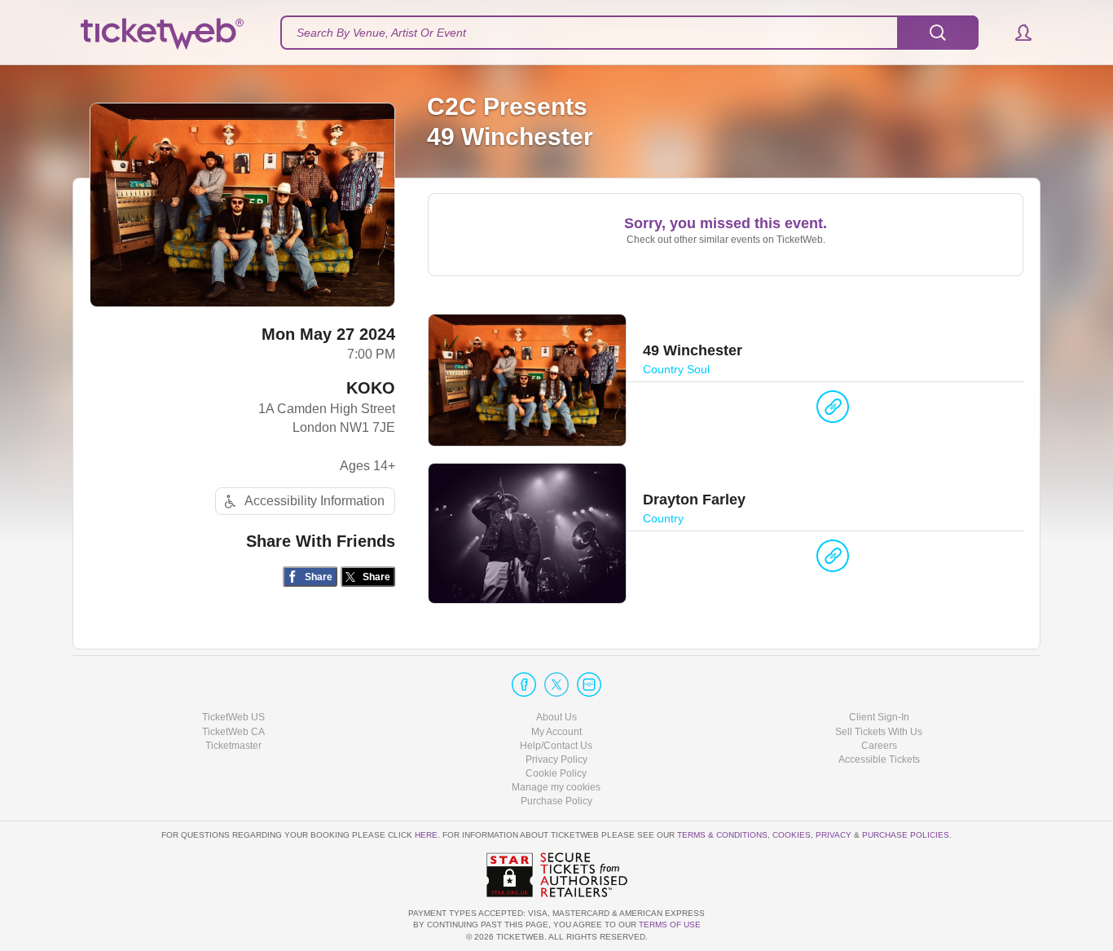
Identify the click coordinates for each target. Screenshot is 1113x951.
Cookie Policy (556, 773)
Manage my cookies (556, 787)
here (426, 834)
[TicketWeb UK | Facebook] (524, 684)
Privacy (833, 834)
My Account (556, 731)
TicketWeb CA (233, 731)
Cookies (791, 834)
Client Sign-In (879, 717)
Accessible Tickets (879, 759)
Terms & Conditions (722, 834)
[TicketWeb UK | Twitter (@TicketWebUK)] (556, 684)
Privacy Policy (556, 759)
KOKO (370, 388)
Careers (879, 745)
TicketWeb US (233, 717)
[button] (1016, 32)
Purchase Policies (905, 834)
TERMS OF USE (670, 924)
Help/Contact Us (556, 745)
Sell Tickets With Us (878, 731)
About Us (556, 717)
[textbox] (629, 32)
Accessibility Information (314, 501)
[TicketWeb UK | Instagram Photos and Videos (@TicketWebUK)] (589, 684)
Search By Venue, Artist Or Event (381, 32)
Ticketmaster (233, 745)
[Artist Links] (832, 410)
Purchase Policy (556, 801)
